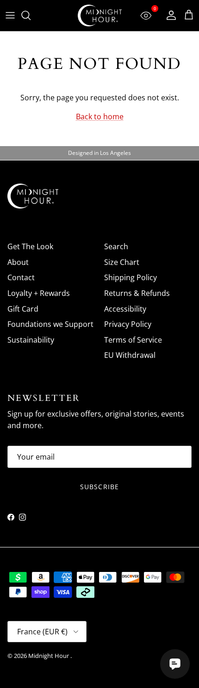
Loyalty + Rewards (38, 293)
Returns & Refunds (137, 293)
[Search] (30, 15)
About (18, 262)
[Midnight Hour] (100, 15)
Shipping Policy (130, 277)
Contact (21, 277)
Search (116, 246)
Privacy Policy (127, 324)
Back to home (100, 116)
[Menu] (10, 15)
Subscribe (99, 486)
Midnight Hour (49, 655)
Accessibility (125, 309)
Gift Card (22, 309)
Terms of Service (133, 340)
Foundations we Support (50, 324)
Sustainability (30, 340)
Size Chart (121, 262)
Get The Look (30, 246)
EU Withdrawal (129, 355)
